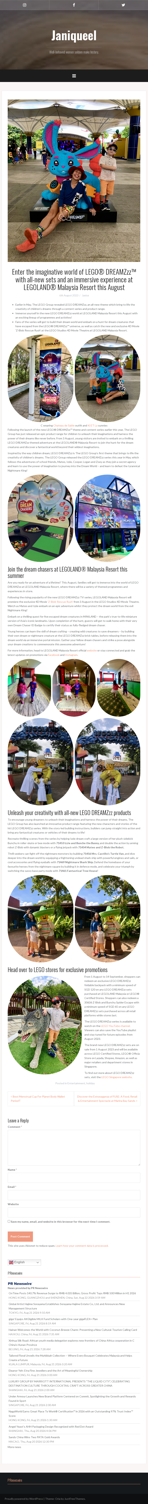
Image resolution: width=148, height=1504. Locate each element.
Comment (15, 1126)
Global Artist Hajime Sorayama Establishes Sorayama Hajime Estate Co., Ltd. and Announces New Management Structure (67, 1306)
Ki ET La (93, 425)
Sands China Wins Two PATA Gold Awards (34, 1437)
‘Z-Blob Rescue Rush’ (60, 601)
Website (13, 1204)
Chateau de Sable (64, 425)
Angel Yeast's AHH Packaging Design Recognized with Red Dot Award (51, 1426)
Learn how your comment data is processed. (82, 1245)
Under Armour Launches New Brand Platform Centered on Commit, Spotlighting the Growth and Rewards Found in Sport (72, 1398)
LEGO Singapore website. (116, 1077)
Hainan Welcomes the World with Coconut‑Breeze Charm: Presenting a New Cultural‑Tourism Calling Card (73, 1329)
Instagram (71, 654)
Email (12, 1186)
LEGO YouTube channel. (115, 1025)
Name (12, 1169)
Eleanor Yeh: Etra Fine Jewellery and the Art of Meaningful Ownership (50, 1370)
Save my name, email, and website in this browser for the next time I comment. (60, 1221)
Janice (85, 295)
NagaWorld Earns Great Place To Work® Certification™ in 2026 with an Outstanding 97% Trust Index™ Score (71, 1413)
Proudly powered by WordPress (24, 1498)
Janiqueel (74, 35)
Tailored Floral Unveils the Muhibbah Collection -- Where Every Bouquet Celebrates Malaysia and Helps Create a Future (70, 1357)
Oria (57, 1498)
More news (14, 1447)
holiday (90, 1083)
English (19, 1262)
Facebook (54, 654)
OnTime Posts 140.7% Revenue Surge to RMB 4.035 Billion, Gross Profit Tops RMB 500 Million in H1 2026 (72, 1293)
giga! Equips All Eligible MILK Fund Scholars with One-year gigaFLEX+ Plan (53, 1319)
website (92, 650)
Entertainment (76, 1083)
